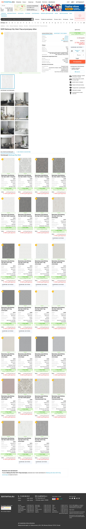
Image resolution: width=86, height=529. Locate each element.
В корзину (77, 62)
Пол (70, 13)
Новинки (37, 19)
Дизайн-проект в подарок (77, 82)
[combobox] (17, 19)
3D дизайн (38, 2)
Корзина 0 (81, 2)
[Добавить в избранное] (82, 51)
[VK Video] (70, 498)
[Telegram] (76, 498)
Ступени (28, 13)
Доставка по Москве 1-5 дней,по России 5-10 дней (78, 76)
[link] (3, 25)
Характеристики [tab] (47, 33)
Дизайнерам (52, 2)
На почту (78, 29)
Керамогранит (12, 13)
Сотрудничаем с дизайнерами (78, 87)
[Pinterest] (79, 498)
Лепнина (4, 16)
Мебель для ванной (47, 13)
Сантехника (36, 13)
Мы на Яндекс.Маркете (6, 511)
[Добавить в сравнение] (71, 51)
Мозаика (21, 13)
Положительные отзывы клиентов (77, 93)
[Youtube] (74, 498)
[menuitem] (19, 2)
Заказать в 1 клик (77, 51)
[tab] (60, 33)
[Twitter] (72, 498)
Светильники (63, 13)
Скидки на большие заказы (78, 84)
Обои (56, 13)
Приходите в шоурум (76, 90)
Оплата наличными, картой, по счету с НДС (78, 79)
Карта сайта (71, 509)
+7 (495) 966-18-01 (25, 496)
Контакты (44, 2)
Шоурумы (18, 2)
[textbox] (17, 19)
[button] (72, 55)
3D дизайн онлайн (80, 18)
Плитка (3, 13)
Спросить (78, 71)
